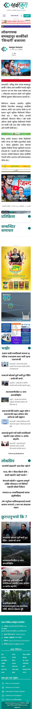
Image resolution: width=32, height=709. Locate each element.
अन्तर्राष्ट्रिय (4, 660)
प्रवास (2, 672)
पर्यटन (13, 654)
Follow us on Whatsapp (13, 699)
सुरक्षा (13, 672)
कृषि (24, 666)
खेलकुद (25, 657)
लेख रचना (4, 669)
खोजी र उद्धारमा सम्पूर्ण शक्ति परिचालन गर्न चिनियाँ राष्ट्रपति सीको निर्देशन (16, 483)
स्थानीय (14, 657)
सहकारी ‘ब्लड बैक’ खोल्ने (16, 465)
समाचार (3, 657)
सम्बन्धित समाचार (8, 228)
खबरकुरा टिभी (26, 669)
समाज (24, 672)
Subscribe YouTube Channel (15, 691)
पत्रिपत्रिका (26, 663)
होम (2, 654)
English (27, 15)
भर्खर (5, 348)
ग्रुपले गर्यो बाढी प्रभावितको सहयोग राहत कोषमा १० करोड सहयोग (16, 435)
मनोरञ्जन (14, 666)
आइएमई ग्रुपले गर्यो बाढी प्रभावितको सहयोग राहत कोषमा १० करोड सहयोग (16, 583)
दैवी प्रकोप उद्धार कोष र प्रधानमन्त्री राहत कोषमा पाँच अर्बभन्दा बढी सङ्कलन (16, 413)
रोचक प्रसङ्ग (15, 669)
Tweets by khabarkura (16, 453)
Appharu (17, 707)
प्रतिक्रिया (8, 216)
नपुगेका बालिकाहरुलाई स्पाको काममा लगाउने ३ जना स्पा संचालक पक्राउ (16, 504)
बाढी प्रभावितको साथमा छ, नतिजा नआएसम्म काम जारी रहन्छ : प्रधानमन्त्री (16, 356)
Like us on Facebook (12, 683)
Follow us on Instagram (13, 695)
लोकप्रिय (7, 461)
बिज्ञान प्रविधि (26, 654)
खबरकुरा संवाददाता (15, 47)
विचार (13, 660)
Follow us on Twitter (12, 687)
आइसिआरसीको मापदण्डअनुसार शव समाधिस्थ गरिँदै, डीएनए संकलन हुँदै (15, 606)
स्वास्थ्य (14, 663)
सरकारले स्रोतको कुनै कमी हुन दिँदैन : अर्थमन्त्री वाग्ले (15, 539)
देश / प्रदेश (25, 660)
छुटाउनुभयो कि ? (14, 517)
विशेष (3, 666)
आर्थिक (3, 663)
